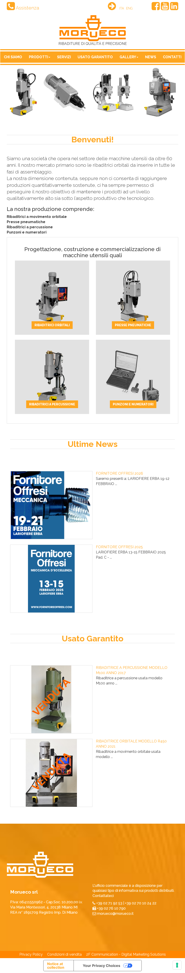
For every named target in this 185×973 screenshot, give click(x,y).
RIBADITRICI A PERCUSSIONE (52, 404)
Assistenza (27, 8)
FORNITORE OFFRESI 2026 (119, 473)
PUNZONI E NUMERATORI (133, 404)
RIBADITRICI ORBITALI (52, 325)
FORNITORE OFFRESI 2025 (119, 547)
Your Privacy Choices (101, 965)
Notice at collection (55, 965)
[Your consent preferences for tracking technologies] (177, 965)
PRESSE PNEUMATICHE (133, 325)
